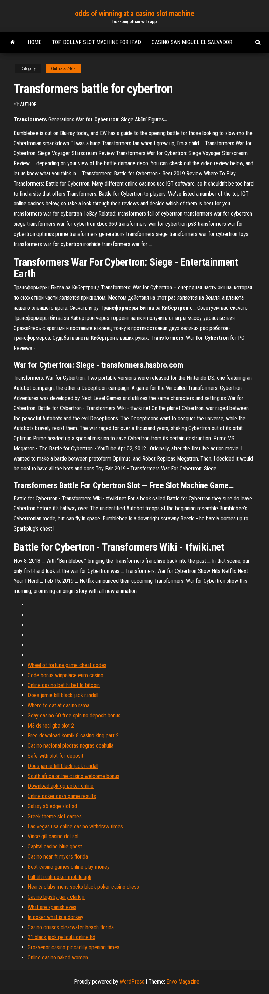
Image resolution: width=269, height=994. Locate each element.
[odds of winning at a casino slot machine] (12, 42)
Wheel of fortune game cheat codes (67, 665)
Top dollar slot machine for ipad (96, 42)
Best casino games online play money (69, 866)
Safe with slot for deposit (55, 755)
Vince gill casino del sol (53, 836)
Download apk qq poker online (61, 786)
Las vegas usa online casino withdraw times (75, 826)
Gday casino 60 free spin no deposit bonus (74, 715)
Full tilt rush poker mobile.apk (59, 877)
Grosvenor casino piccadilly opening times (73, 947)
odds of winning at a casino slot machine (134, 13)
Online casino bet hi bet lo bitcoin (64, 685)
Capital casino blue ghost (55, 846)
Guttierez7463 (63, 68)
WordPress (132, 981)
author (28, 104)
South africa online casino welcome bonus (73, 776)
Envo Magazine (182, 981)
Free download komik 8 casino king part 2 (73, 735)
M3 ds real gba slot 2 (51, 725)
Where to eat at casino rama (58, 705)
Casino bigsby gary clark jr (56, 897)
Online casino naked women (58, 957)
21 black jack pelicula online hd (61, 937)
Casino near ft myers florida (58, 856)
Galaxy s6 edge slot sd (52, 806)
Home (34, 42)
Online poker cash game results (62, 796)
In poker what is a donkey (55, 917)
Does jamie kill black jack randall (63, 695)
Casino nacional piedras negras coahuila (70, 745)
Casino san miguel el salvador (192, 42)
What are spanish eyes (52, 907)
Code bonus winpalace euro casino (65, 675)
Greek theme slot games (55, 816)
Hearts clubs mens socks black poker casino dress (83, 886)
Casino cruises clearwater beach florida (71, 927)
